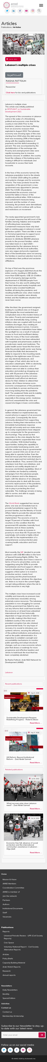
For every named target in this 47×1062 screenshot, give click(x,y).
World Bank (14, 503)
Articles (6, 954)
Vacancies (7, 917)
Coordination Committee (13, 888)
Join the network (10, 896)
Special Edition (9, 998)
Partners (6, 900)
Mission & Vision (9, 879)
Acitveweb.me (30, 1059)
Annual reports (9, 975)
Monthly (6, 994)
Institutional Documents (13, 908)
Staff (5, 912)
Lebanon (9, 672)
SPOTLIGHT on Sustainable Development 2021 (17, 110)
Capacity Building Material (14, 963)
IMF (22, 552)
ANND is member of (11, 892)
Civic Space (9, 942)
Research (7, 971)
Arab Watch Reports (11, 967)
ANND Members (9, 883)
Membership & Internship (13, 1016)
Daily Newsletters (10, 990)
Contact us (7, 1012)
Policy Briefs (8, 958)
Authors (6, 904)
